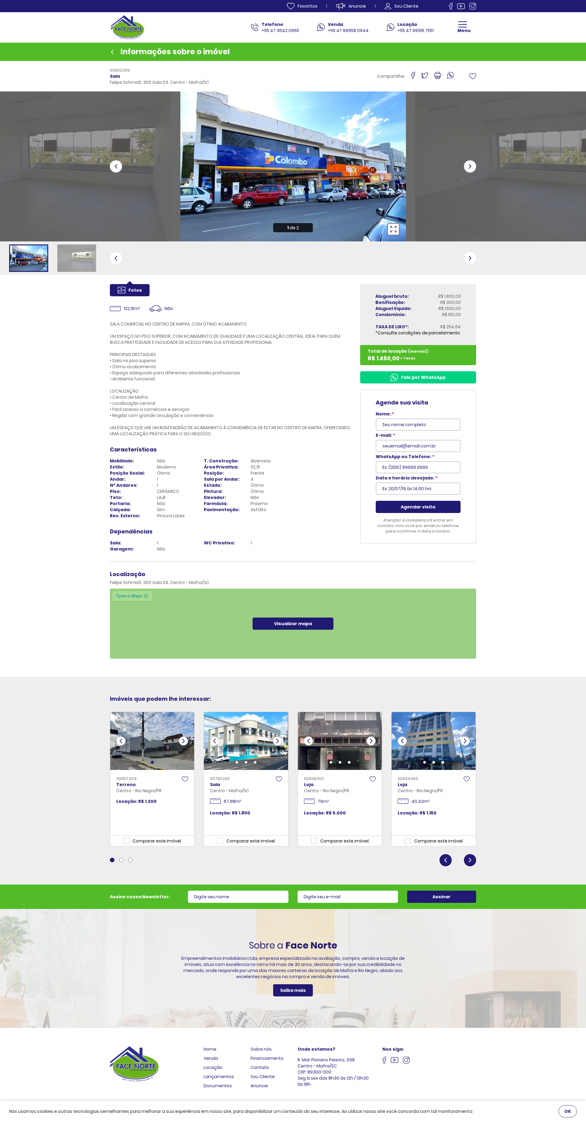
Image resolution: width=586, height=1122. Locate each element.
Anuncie (259, 1086)
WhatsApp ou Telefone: (405, 457)
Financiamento (267, 1058)
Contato (260, 1067)
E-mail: (385, 435)
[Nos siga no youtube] (394, 1060)
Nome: (385, 414)
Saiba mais (293, 990)
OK (567, 1111)
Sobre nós (261, 1049)
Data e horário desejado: (406, 478)
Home (210, 1049)
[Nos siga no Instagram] (472, 6)
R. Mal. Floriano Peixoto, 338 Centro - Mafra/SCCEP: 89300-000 (326, 1066)
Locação (213, 1067)
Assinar (441, 897)
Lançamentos (219, 1077)
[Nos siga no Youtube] (461, 6)
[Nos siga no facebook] (451, 6)
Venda (211, 1058)
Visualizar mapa (293, 624)
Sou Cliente (263, 1077)
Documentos (218, 1086)
